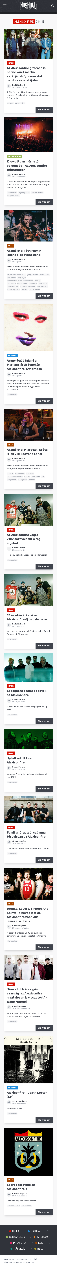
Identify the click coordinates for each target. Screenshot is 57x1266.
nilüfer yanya (34, 289)
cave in (10, 474)
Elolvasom (44, 109)
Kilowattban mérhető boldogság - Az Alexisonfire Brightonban (27, 166)
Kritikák (12, 355)
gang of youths (13, 289)
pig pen (10, 103)
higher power (24, 192)
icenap (38, 281)
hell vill (27, 477)
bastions (30, 474)
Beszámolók (14, 157)
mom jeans (22, 480)
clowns (32, 480)
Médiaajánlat (22, 1259)
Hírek (11, 63)
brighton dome (13, 196)
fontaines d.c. (13, 286)
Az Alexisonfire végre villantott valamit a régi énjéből (24, 539)
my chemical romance (16, 275)
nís (43, 477)
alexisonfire (20, 103)
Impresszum (9, 1259)
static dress (22, 283)
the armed (11, 278)
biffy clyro (22, 278)
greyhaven (11, 480)
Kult (10, 246)
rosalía (24, 289)
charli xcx (33, 283)
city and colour (13, 1206)
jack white (43, 283)
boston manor (37, 192)
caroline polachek (27, 286)
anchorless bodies (15, 477)
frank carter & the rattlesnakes (20, 281)
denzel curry (42, 286)
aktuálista (11, 283)
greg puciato (32, 275)
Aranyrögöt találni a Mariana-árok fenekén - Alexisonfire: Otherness (24, 365)
